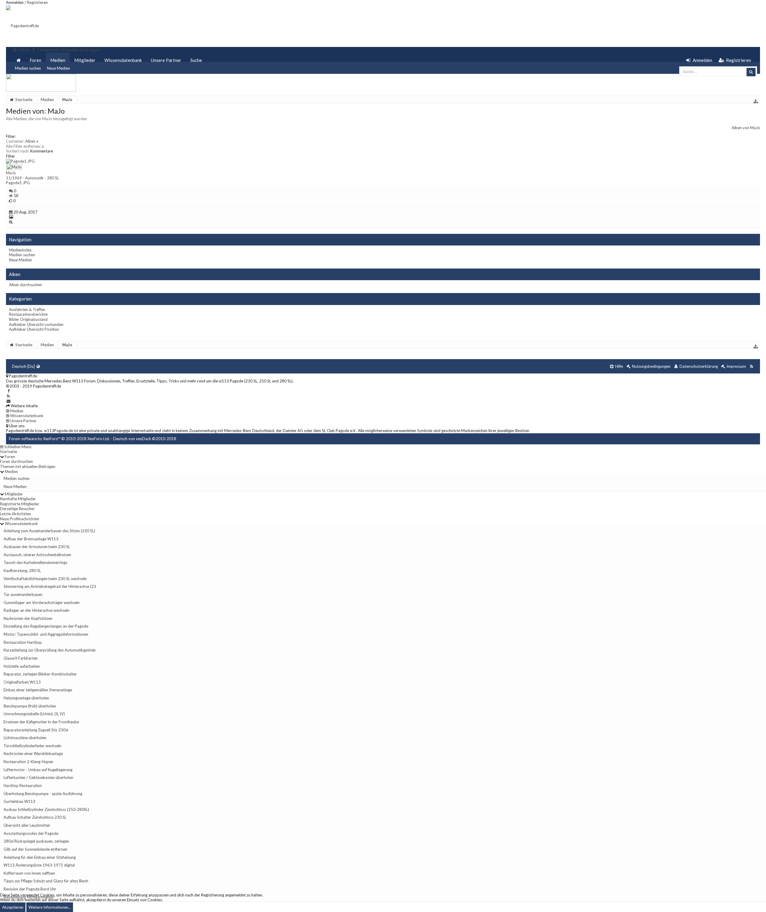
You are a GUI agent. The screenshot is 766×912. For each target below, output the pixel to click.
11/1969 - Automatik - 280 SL (32, 178)
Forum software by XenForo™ (59, 438)
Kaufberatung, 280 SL (22, 570)
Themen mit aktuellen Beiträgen (27, 466)
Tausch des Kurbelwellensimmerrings (35, 562)
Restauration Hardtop (23, 642)
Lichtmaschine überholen (25, 737)
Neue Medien (58, 68)
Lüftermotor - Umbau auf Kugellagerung (38, 769)
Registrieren (37, 2)
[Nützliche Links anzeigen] (755, 101)
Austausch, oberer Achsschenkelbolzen (37, 554)
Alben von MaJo (746, 127)
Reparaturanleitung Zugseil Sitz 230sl (36, 730)
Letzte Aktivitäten (15, 513)
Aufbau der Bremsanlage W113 (31, 538)
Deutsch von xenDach (144, 438)
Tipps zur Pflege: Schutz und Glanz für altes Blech (46, 881)
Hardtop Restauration (23, 785)
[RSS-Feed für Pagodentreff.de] (751, 366)
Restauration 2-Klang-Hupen (28, 761)
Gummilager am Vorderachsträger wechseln (42, 602)
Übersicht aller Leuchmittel (27, 825)
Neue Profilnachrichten (19, 518)
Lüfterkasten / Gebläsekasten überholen (38, 777)
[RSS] (8, 396)
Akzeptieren (12, 907)
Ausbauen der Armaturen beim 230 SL (37, 546)
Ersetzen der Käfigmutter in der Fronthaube (41, 721)
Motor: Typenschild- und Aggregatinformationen (46, 634)
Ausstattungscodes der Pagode (31, 833)
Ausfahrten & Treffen (27, 309)
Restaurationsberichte (28, 314)
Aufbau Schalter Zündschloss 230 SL (35, 817)
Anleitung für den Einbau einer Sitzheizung (40, 857)
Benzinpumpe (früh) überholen (30, 706)
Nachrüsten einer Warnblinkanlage (33, 753)
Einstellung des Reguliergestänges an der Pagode (46, 626)
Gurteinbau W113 (19, 801)
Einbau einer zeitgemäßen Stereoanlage (38, 689)
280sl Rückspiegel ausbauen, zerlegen (36, 841)
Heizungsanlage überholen (26, 698)
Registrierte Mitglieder (19, 503)
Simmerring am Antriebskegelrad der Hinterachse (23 (50, 586)
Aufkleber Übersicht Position (34, 329)
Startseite (8, 451)
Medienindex (20, 250)
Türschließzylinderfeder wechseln (32, 745)
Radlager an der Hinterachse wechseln (36, 610)
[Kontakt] (8, 401)
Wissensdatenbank (123, 60)
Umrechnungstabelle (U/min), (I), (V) (34, 713)
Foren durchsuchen (16, 461)
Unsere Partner (166, 60)
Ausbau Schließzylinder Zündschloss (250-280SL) (46, 809)
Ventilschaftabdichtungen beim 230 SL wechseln (45, 578)
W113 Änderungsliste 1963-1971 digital (39, 865)
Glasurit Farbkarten (21, 658)
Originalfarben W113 (22, 682)
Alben (31, 141)
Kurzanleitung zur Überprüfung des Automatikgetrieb (50, 650)
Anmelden (15, 2)
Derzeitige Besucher (17, 508)
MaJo (11, 172)
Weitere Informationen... (49, 907)
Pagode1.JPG (18, 182)
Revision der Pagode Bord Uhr (30, 889)
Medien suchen (28, 68)
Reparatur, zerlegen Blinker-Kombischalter (40, 674)
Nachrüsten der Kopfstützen (28, 618)
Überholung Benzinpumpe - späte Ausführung (43, 793)
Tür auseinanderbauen (23, 594)
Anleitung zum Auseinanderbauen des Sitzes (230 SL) (49, 530)
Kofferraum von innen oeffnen (29, 873)
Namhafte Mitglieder (18, 498)
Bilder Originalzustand (28, 319)
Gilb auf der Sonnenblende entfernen (35, 849)
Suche (196, 60)
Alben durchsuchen (25, 284)
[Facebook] (8, 390)
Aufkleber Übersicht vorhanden (36, 324)
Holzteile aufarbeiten (22, 666)
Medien (57, 60)
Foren (35, 60)
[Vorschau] (11, 221)
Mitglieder (84, 60)
